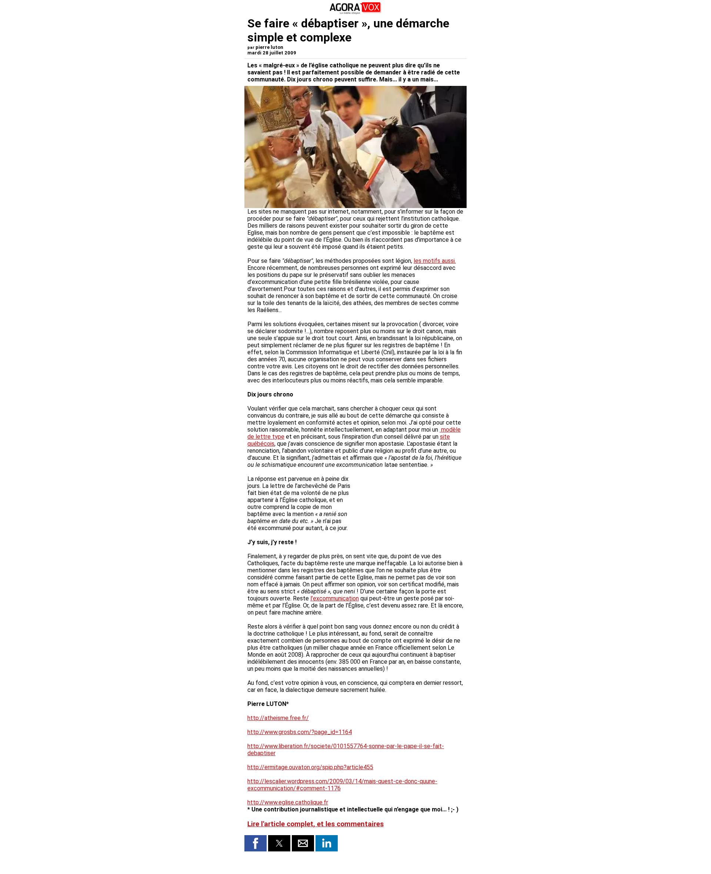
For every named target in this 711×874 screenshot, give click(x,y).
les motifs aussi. (435, 260)
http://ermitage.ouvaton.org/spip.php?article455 (310, 767)
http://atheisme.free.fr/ (278, 717)
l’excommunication (334, 598)
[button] (255, 843)
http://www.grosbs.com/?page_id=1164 (299, 732)
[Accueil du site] (355, 12)
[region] (408, 507)
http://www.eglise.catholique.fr (287, 802)
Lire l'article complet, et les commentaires (315, 824)
